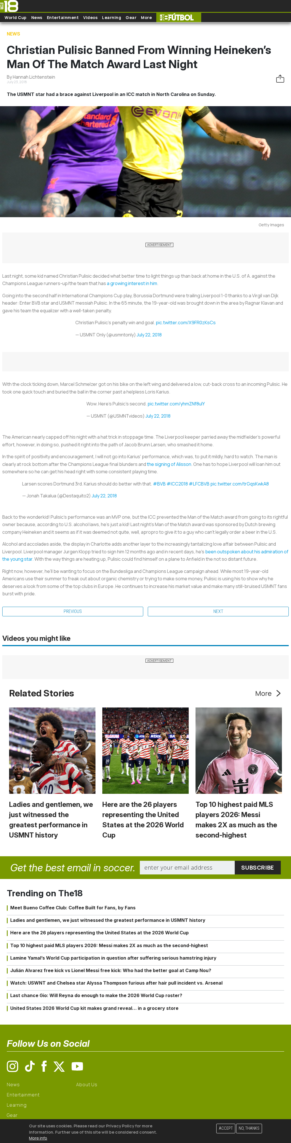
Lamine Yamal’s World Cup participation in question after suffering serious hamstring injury (113, 958)
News (36, 17)
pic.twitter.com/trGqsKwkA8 (239, 484)
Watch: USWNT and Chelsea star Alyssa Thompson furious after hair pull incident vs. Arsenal (116, 983)
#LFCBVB (199, 484)
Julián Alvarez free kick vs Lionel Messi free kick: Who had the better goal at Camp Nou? (110, 970)
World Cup (16, 17)
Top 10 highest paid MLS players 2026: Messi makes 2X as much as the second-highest (109, 945)
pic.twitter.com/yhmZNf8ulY (176, 404)
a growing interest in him (132, 283)
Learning (111, 17)
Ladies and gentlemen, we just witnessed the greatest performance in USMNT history (107, 920)
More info (38, 1138)
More (146, 17)
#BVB (159, 484)
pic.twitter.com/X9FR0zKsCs (186, 322)
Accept (226, 1128)
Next (218, 611)
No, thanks (249, 1128)
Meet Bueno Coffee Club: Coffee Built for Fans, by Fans (73, 907)
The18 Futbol (178, 17)
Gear (131, 17)
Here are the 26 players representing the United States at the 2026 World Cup (99, 932)
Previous (73, 611)
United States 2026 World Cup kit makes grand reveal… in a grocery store (94, 1008)
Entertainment (63, 17)
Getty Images (271, 224)
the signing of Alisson (169, 464)
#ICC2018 (177, 484)
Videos (90, 17)
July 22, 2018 (149, 335)
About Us (86, 1084)
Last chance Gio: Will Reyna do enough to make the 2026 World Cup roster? (96, 995)
